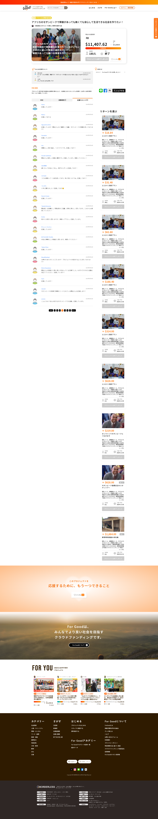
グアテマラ (105, 804)
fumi (42, 279)
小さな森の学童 (97, 796)
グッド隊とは (109, 731)
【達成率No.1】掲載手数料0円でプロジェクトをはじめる (78, 2)
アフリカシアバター (63, 804)
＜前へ (50, 310)
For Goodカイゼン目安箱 (112, 754)
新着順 (55, 728)
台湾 (106, 807)
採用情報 (107, 752)
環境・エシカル (35, 731)
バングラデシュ (92, 804)
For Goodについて (78, 645)
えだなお (43, 176)
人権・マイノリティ (37, 728)
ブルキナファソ (104, 806)
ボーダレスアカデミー (94, 800)
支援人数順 (56, 734)
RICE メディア (92, 792)
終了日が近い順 (58, 737)
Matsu (43, 114)
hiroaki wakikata (46, 155)
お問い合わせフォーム (111, 737)
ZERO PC (49, 794)
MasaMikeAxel (45, 257)
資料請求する (75, 731)
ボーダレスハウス (51, 796)
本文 (41, 100)
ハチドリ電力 (65, 792)
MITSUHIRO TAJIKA (47, 237)
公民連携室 (91, 798)
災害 (32, 754)
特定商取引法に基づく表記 (113, 746)
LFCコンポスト (57, 792)
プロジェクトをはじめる (78, 725)
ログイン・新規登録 (127, 7)
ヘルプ (107, 734)
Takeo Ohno (44, 247)
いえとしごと (55, 798)
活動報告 (62, 100)
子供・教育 (34, 746)
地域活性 (34, 743)
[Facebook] (82, 769)
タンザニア (91, 806)
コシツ (48, 800)
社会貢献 (34, 725)
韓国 (102, 807)
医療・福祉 (34, 737)
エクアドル (111, 804)
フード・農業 (35, 734)
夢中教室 (91, 796)
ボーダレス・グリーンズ (94, 794)
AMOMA (49, 804)
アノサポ (54, 794)
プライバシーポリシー (111, 743)
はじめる (92, 8)
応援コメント (82, 100)
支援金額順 (56, 731)
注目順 (55, 725)
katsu (43, 104)
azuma (43, 299)
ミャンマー (99, 804)
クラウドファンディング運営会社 (114, 749)
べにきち (43, 186)
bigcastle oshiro (46, 125)
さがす (100, 8)
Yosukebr (44, 135)
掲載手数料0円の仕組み (112, 728)
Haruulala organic (51, 806)
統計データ (74, 748)
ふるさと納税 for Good (107, 792)
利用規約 (107, 740)
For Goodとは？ (111, 8)
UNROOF (49, 798)
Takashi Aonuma (46, 206)
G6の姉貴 (44, 166)
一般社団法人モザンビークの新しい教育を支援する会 (48, 26)
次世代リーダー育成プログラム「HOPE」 (98, 802)
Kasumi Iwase (45, 196)
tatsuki (43, 289)
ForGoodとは (109, 725)
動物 (32, 749)
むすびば (68, 796)
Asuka (43, 217)
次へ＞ (73, 310)
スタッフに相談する (77, 728)
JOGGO (53, 804)
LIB (57, 804)
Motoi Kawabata (46, 268)
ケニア (95, 807)
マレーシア (111, 806)
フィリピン (97, 806)
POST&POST (50, 792)
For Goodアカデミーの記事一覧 (80, 745)
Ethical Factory (59, 806)
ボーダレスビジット (60, 796)
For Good (99, 792)
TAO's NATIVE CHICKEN (70, 806)
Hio (42, 145)
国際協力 (34, 740)
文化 (32, 752)
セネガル (91, 807)
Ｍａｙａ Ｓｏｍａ (46, 227)
